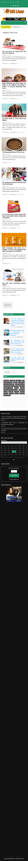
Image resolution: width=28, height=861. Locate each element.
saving (17, 63)
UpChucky (20, 753)
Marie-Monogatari (21, 843)
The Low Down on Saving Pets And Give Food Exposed (14, 52)
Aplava (2, 599)
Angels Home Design (7, 527)
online (23, 391)
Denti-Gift (20, 728)
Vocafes (16, 768)
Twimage (19, 779)
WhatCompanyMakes (5, 590)
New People (20, 616)
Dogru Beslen (4, 658)
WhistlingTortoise (19, 756)
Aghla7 (24, 688)
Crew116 (23, 685)
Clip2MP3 (19, 807)
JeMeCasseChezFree (20, 835)
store (17, 393)
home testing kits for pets (11, 389)
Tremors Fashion (21, 519)
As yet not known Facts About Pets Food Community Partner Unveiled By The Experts (14, 216)
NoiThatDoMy (23, 733)
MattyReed (21, 771)
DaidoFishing (21, 813)
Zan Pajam (21, 644)
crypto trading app (20, 384)
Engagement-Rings (22, 838)
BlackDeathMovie (23, 559)
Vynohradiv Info (13, 847)
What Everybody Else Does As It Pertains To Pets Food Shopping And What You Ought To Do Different (14, 249)
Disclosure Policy (14, 857)
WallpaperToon (4, 740)
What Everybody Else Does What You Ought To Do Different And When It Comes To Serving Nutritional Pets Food (14, 86)
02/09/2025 (14, 337)
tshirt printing (7, 395)
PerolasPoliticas (20, 750)
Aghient (18, 777)
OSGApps (17, 810)
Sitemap (20, 857)
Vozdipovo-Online (18, 827)
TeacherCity (3, 625)
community (18, 194)
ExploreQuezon (8, 572)
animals (12, 380)
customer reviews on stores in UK (11, 386)
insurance (22, 389)
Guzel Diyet (21, 706)
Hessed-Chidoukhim (22, 800)
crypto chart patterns (9, 384)
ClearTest (19, 730)
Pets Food (9, 63)
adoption (6, 380)
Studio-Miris (18, 840)
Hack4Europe (20, 829)
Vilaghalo (17, 816)
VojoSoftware (4, 805)
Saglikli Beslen (22, 700)
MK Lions (17, 479)
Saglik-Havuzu (21, 725)
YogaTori (3, 719)
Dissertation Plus (18, 695)
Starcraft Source (4, 692)
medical (17, 391)
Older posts (7, 305)
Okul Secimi (3, 620)
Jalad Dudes (17, 698)
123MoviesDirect (22, 797)
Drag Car (22, 386)
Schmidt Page (24, 514)
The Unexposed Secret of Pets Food (13, 152)
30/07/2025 (14, 345)
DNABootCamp (4, 715)
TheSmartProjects (22, 736)
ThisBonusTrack (4, 710)
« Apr (14, 459)
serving (17, 98)
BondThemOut (15, 747)
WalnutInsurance (4, 745)
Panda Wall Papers (5, 534)
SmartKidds (3, 636)
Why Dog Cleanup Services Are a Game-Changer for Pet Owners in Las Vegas (17, 350)
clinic (16, 382)
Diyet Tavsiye (22, 654)
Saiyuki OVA (19, 682)
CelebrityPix (17, 550)
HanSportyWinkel (19, 722)
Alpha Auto (5, 505)
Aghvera (15, 824)
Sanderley (16, 818)
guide (17, 132)
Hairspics (19, 703)
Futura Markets (22, 606)
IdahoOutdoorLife (5, 784)
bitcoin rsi (19, 380)
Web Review (3, 543)
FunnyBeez (18, 852)
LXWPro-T (21, 795)
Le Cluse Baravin (22, 646)
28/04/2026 (14, 327)
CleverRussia (16, 758)
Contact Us (8, 857)
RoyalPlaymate (17, 632)
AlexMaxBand (22, 774)
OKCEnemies (22, 609)
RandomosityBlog (21, 832)
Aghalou (18, 789)
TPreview (18, 792)
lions (20, 132)
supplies (22, 393)
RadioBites (17, 661)
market (23, 132)
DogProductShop (16, 761)
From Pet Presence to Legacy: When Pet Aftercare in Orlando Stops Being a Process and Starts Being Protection (17, 322)
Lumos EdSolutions (20, 581)
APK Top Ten (19, 671)
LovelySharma (4, 613)
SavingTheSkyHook (5, 766)
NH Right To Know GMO (6, 651)
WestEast (13, 821)
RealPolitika (20, 668)
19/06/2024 (14, 362)
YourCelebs (4, 556)
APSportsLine (18, 786)
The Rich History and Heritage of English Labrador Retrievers (17, 359)
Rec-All (2, 578)
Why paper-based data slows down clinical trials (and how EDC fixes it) (17, 342)
